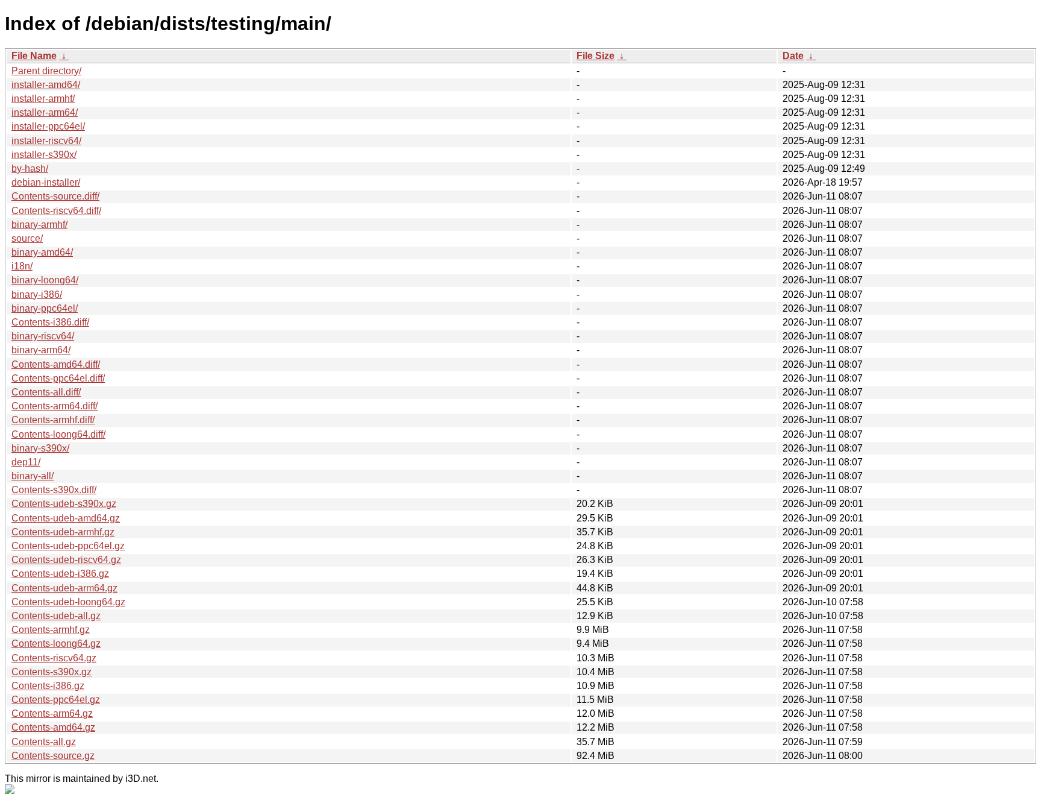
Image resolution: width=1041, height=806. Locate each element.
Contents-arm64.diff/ (54, 406)
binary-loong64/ (44, 280)
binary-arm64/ (40, 350)
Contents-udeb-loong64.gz (68, 602)
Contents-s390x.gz (51, 672)
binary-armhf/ (39, 224)
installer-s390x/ (44, 155)
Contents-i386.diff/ (50, 322)
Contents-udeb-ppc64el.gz (68, 546)
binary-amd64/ (42, 252)
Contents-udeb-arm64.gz (64, 588)
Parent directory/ (46, 71)
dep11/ (25, 462)
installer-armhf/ (43, 98)
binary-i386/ (36, 294)
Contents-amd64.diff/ (55, 364)
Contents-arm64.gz (52, 713)
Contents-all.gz (43, 742)
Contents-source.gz (53, 756)
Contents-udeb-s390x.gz (63, 504)
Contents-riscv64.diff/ (56, 211)
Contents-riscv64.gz (53, 658)
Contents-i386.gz (47, 686)
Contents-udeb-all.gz (56, 616)
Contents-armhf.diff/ (53, 420)
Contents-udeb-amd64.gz (65, 518)
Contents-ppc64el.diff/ (58, 378)
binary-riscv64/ (42, 336)
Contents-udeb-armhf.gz (62, 532)
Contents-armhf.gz (50, 630)
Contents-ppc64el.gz (55, 699)
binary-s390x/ (40, 448)
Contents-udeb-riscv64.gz (66, 560)
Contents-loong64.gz (56, 643)
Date (793, 56)
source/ (27, 238)
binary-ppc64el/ (44, 308)
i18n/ (22, 266)
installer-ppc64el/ (48, 126)
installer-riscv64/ (46, 141)
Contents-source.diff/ (55, 196)
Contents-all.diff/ (46, 392)
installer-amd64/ (45, 85)
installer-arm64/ (44, 112)
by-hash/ (29, 168)
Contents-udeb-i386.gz (60, 573)
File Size (595, 56)
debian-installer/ (45, 182)
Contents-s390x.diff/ (53, 490)
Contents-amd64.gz (53, 727)
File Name (34, 56)
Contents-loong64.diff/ (58, 434)
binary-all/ (32, 476)
